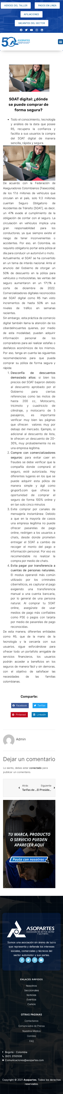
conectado (35, 767)
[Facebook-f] (22, 960)
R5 (39, 298)
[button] (60, 41)
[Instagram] (36, 30)
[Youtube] (41, 960)
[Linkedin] (42, 30)
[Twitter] (28, 960)
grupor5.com (19, 490)
